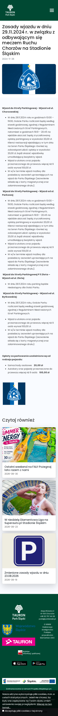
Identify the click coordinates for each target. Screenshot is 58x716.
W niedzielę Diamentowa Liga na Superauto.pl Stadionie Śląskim (26, 521)
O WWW (47, 624)
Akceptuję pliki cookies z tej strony (24, 711)
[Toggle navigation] (52, 10)
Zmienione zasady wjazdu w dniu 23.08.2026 (27, 574)
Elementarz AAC (47, 638)
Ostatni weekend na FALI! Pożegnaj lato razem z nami (28, 468)
